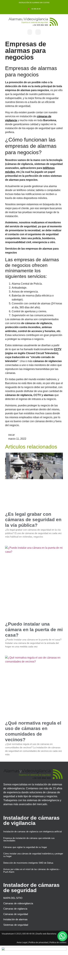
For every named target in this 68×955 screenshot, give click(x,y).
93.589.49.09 (35, 9)
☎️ (29, 9)
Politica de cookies (58, 942)
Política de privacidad (38, 942)
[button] (29, 32)
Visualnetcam (8, 934)
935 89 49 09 (28, 934)
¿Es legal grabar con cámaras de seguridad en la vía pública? (33, 520)
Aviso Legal (22, 942)
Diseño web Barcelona (46, 934)
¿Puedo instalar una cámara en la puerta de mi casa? (34, 629)
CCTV (57, 349)
